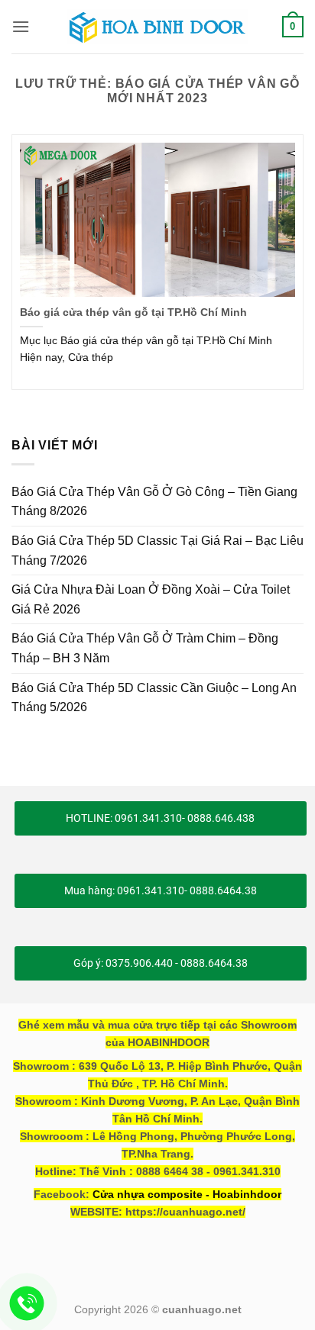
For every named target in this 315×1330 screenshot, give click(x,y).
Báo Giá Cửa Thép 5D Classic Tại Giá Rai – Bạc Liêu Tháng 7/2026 (157, 550)
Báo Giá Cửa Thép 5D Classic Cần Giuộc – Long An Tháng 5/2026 (154, 697)
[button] (20, 26)
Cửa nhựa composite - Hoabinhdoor (187, 1194)
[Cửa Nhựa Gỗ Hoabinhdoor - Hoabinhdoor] (157, 26)
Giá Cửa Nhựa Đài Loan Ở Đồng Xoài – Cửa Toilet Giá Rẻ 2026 (150, 599)
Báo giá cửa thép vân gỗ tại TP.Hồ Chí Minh (133, 312)
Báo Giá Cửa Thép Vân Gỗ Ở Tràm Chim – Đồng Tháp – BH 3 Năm (144, 648)
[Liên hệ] (27, 1304)
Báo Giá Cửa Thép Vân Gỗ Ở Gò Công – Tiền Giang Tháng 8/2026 (154, 501)
